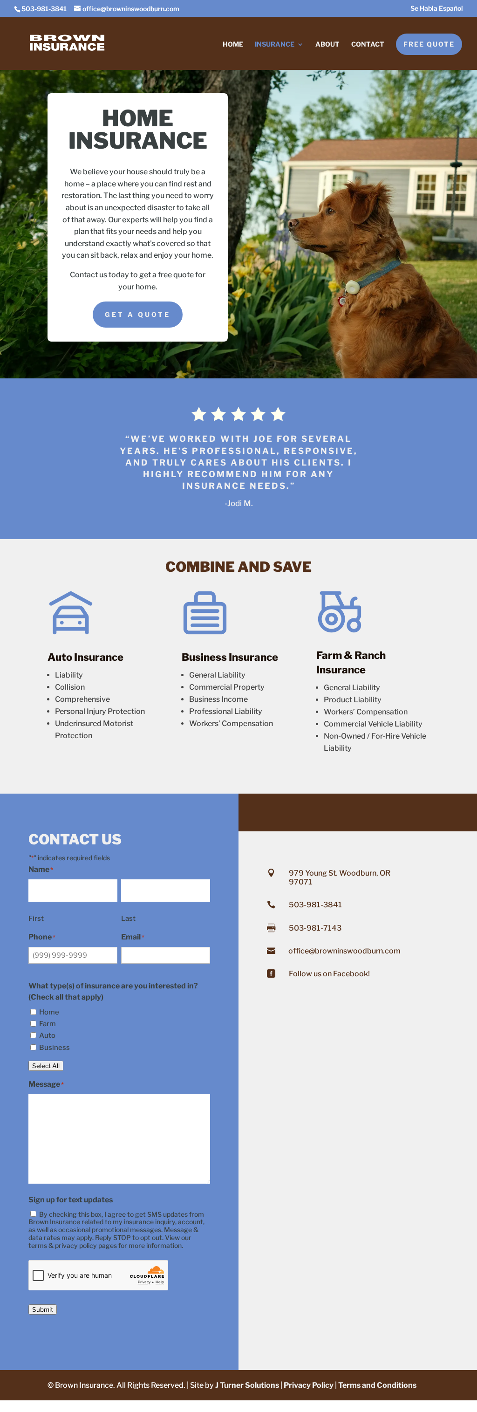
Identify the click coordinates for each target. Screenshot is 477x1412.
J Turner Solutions (247, 1385)
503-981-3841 (315, 904)
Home (233, 44)
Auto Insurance (85, 657)
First (36, 918)
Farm (47, 1024)
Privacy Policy (309, 1385)
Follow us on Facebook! (329, 973)
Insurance (274, 44)
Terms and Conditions (377, 1385)
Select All (46, 1065)
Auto (47, 1035)
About (327, 44)
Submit (42, 1309)
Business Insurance (230, 657)
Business (54, 1047)
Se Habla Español (436, 8)
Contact (367, 44)
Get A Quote (137, 314)
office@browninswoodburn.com (344, 950)
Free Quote (429, 44)
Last (128, 918)
